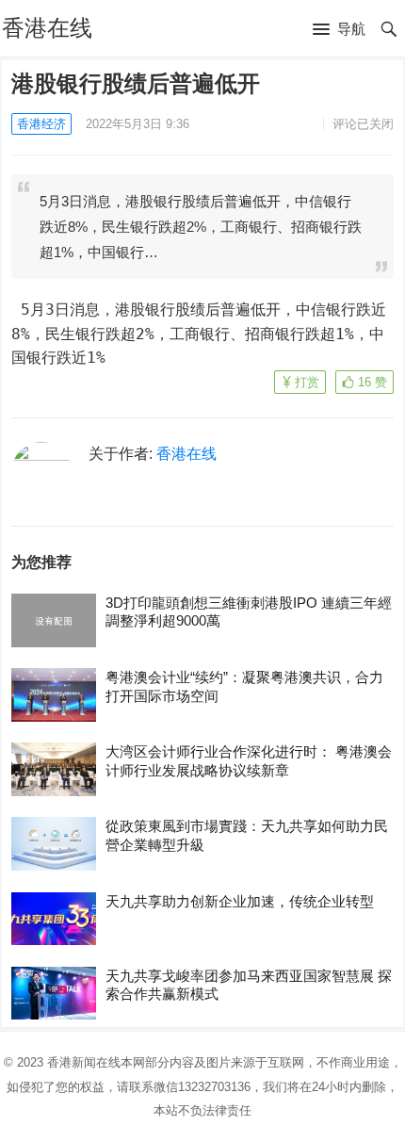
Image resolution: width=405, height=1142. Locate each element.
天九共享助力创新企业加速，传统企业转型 (239, 901)
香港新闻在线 (84, 1062)
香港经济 (41, 124)
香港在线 (47, 28)
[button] (339, 30)
